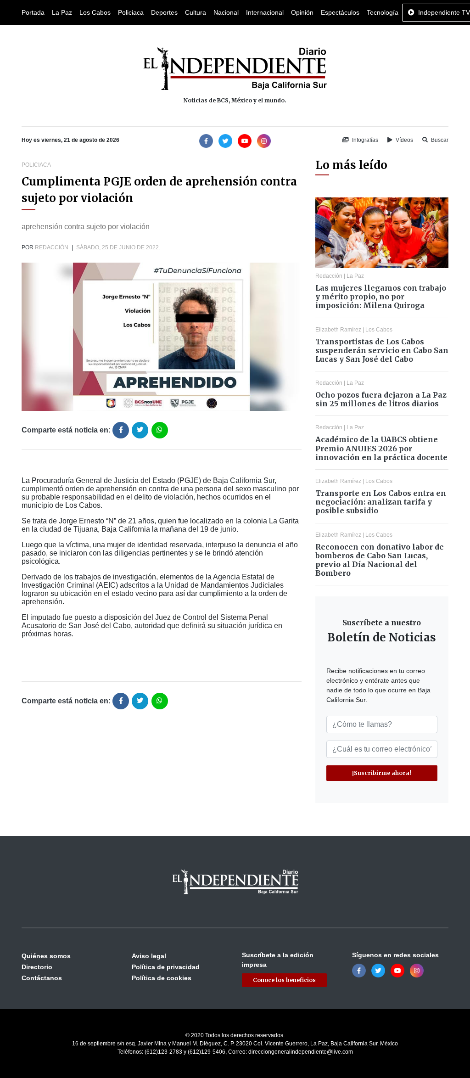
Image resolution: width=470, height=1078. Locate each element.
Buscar (439, 140)
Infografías (364, 140)
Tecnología (382, 12)
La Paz (62, 12)
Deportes (164, 12)
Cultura (195, 12)
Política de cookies (161, 978)
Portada (33, 12)
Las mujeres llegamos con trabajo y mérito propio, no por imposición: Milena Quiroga (380, 296)
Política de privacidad (166, 967)
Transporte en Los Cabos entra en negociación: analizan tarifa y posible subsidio (380, 501)
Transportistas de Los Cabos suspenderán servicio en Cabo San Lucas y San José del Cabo (381, 350)
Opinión (302, 12)
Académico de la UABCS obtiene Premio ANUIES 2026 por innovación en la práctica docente (381, 448)
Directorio (37, 967)
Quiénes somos (46, 956)
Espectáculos (340, 12)
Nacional (226, 12)
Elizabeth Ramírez (338, 329)
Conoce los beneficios (284, 980)
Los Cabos (95, 12)
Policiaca (131, 12)
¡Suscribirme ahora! (381, 772)
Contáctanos (42, 978)
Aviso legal (149, 956)
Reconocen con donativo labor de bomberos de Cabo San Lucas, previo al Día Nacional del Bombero (379, 560)
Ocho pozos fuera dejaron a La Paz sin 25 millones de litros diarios (381, 399)
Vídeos (403, 140)
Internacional (265, 12)
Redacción (51, 247)
